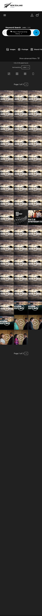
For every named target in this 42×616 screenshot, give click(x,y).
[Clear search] (36, 32)
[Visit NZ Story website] (13, 5)
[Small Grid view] (25, 74)
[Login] (32, 15)
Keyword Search (18, 27)
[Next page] (26, 84)
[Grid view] (17, 74)
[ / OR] (26, 27)
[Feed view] (33, 74)
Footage (25, 49)
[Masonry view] (9, 74)
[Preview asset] (7, 97)
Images (12, 49)
